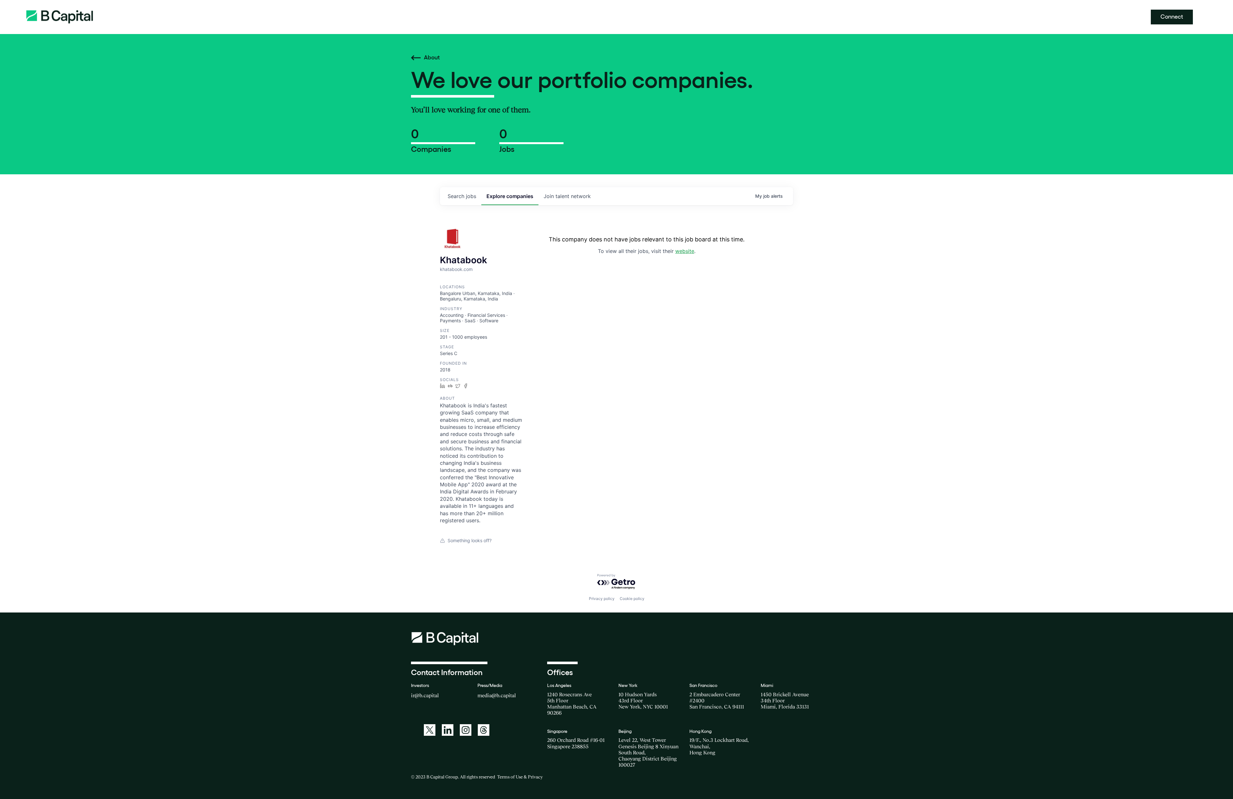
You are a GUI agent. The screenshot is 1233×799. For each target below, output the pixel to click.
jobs (462, 196)
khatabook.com (456, 269)
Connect (1171, 16)
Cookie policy (632, 598)
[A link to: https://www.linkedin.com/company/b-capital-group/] (447, 730)
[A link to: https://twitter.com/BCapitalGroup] (429, 730)
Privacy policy (602, 598)
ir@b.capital (425, 695)
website (684, 251)
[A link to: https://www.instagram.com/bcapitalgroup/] (465, 730)
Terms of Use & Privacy (520, 776)
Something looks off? (470, 540)
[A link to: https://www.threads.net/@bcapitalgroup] (483, 730)
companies (509, 196)
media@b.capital (496, 695)
